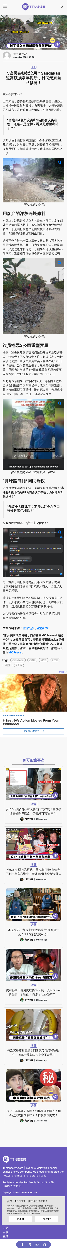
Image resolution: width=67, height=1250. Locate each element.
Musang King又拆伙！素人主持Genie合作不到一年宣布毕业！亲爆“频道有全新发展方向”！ (33, 872)
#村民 (55, 660)
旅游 (5, 1228)
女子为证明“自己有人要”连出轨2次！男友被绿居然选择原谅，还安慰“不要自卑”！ (33, 811)
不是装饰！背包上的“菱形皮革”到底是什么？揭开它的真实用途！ (33, 932)
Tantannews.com (13, 1167)
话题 (34, 67)
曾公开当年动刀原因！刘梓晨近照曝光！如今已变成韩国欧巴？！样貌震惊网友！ (33, 1113)
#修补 (32, 660)
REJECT (20, 1219)
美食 (5, 1232)
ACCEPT (47, 1219)
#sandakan (18, 660)
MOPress (14, 652)
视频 (5, 1236)
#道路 (19, 665)
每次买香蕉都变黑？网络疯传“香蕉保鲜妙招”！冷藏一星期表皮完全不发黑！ (33, 1053)
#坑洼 (43, 660)
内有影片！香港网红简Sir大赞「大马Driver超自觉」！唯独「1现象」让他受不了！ (33, 992)
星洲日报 (28, 628)
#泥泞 (7, 665)
